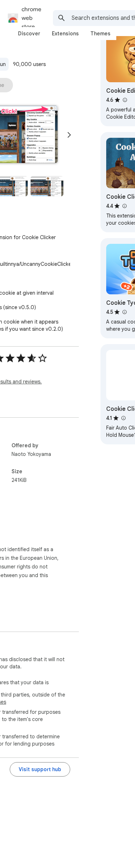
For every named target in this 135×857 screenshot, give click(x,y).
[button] (47, 186)
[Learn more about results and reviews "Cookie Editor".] (124, 100)
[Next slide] (69, 135)
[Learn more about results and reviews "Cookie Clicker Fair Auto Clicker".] (123, 418)
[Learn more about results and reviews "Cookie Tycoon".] (124, 312)
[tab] (29, 33)
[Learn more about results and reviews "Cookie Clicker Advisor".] (124, 206)
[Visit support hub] (40, 769)
